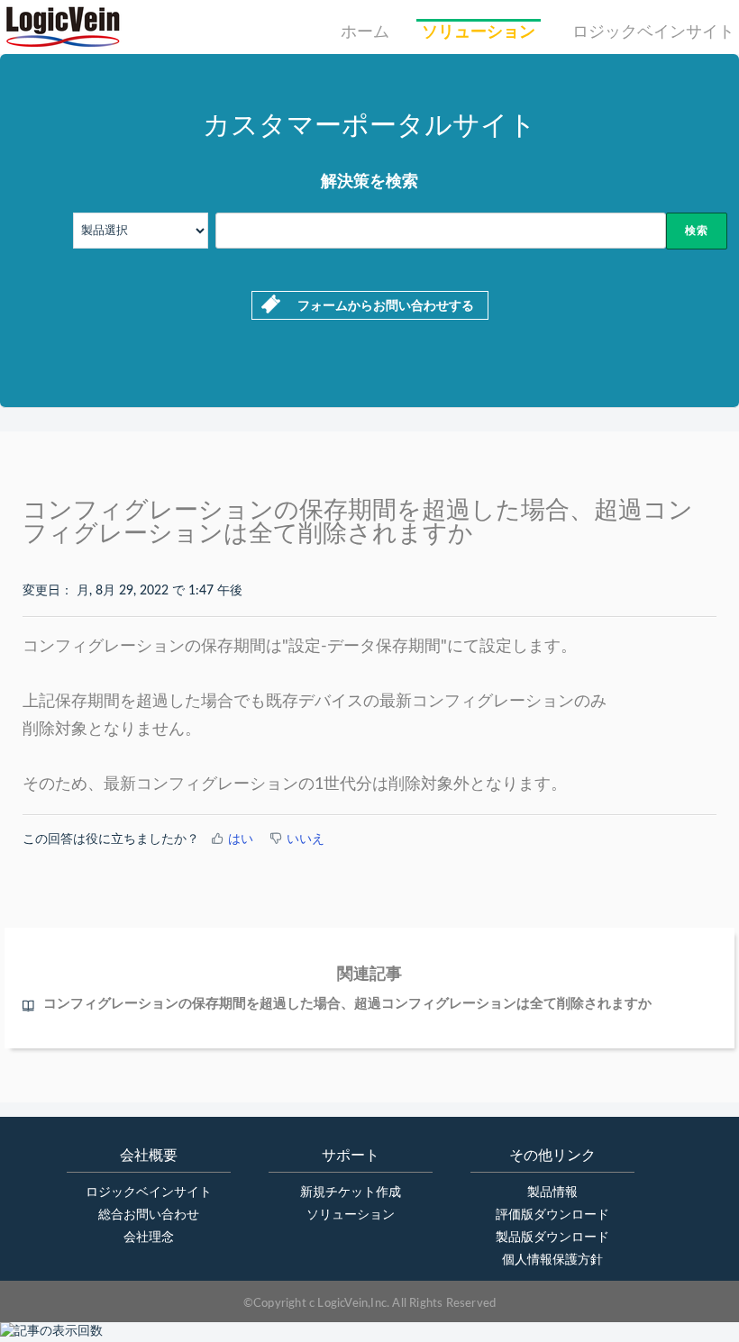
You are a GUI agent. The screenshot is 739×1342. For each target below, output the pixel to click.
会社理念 (148, 1237)
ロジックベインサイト (653, 32)
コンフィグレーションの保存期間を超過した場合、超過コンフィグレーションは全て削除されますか (347, 1004)
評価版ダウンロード (552, 1215)
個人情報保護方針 (552, 1260)
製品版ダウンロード (552, 1237)
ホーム (365, 32)
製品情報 (552, 1192)
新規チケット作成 (350, 1192)
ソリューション (478, 32)
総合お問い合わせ (148, 1215)
